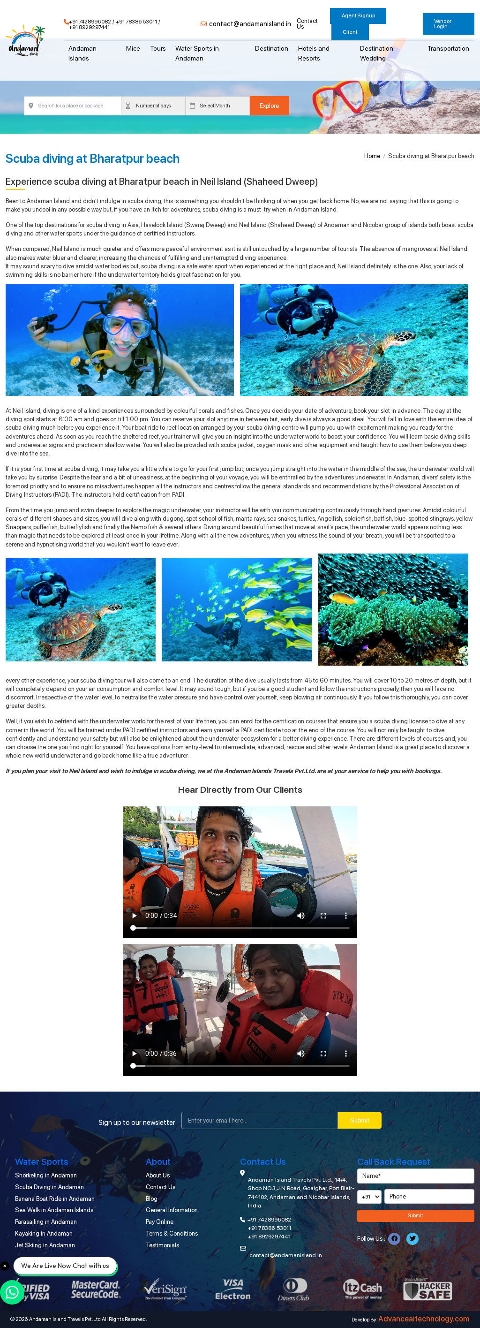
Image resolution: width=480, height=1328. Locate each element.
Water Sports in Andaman (197, 53)
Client (350, 32)
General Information (172, 1210)
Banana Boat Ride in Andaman (55, 1198)
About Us (158, 1175)
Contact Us (307, 24)
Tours (158, 48)
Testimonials (162, 1245)
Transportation (448, 48)
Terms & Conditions (172, 1233)
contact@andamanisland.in (250, 24)
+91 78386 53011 (136, 22)
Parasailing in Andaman (46, 1221)
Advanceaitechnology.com (424, 1319)
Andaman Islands (82, 53)
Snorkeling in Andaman (46, 1175)
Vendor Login (442, 24)
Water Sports (41, 1161)
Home (372, 155)
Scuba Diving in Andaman (49, 1187)
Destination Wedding (376, 53)
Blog (152, 1198)
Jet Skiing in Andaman (45, 1245)
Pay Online (159, 1221)
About (158, 1161)
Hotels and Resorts (314, 53)
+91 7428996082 (90, 22)
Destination (271, 48)
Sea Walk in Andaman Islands (54, 1210)
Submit (359, 1120)
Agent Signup (358, 15)
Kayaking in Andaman (44, 1233)
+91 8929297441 (89, 27)
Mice (133, 48)
